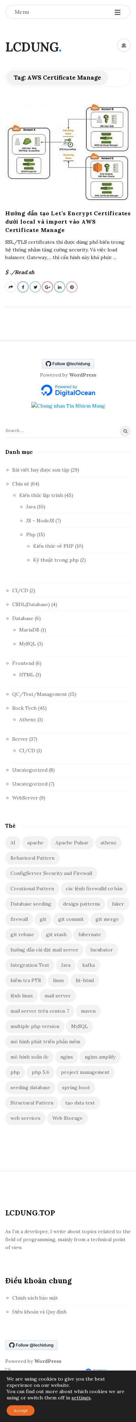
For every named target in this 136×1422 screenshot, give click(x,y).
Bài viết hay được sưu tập (40, 470)
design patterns (81, 904)
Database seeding (30, 904)
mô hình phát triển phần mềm (45, 1041)
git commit (71, 919)
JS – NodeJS (40, 520)
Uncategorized (29, 770)
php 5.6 (40, 1072)
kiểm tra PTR (25, 980)
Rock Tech (24, 708)
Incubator (101, 950)
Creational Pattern (32, 888)
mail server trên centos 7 (39, 1011)
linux (58, 980)
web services (25, 1118)
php (15, 1072)
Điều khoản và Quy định (39, 1312)
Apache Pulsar (72, 842)
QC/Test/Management (39, 694)
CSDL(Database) (31, 604)
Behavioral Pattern (32, 858)
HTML (26, 675)
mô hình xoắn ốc (29, 1057)
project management (85, 1072)
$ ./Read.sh (19, 272)
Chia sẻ (20, 484)
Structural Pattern (31, 1103)
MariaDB (29, 630)
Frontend (23, 663)
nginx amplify (100, 1057)
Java (31, 507)
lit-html (85, 980)
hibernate (89, 934)
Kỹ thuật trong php (56, 560)
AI (12, 842)
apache (35, 842)
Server (20, 739)
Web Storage (67, 1118)
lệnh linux (21, 996)
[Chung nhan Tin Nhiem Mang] (68, 405)
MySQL (27, 644)
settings (81, 1398)
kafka (88, 965)
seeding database (30, 1087)
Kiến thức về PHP (53, 546)
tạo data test (80, 1103)
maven (88, 1011)
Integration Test (29, 965)
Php (31, 534)
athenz (108, 842)
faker (118, 904)
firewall (19, 919)
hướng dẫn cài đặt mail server (44, 950)
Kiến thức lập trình (41, 495)
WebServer (25, 798)
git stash (56, 934)
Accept (21, 1410)
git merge (107, 919)
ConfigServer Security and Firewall (51, 873)
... (114, 257)
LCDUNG (32, 47)
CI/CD (20, 590)
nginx (66, 1057)
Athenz (27, 719)
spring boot (76, 1087)
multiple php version (34, 1026)
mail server (58, 996)
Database (22, 618)
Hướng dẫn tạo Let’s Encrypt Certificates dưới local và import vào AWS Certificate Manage (68, 221)
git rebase (22, 934)
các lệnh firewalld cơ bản (94, 888)
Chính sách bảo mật (35, 1298)
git (43, 919)
